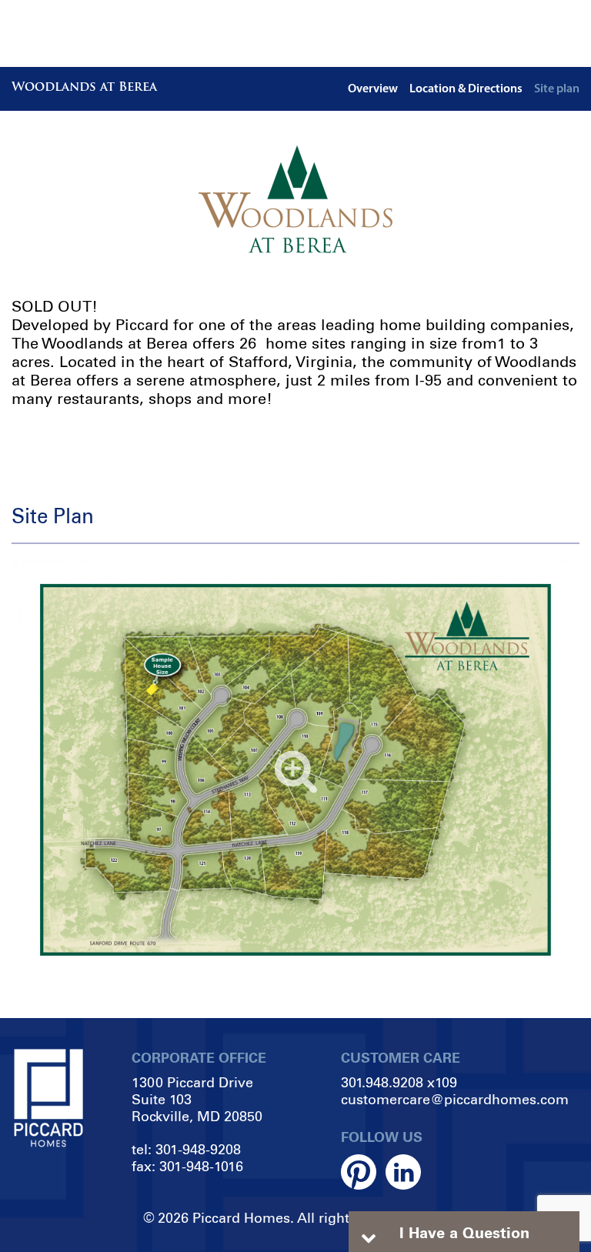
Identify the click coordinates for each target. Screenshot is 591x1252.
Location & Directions (466, 89)
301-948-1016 (201, 1166)
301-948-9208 (198, 1149)
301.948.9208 (382, 1082)
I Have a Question (464, 1233)
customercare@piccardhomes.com (455, 1099)
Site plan (556, 89)
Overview (373, 89)
